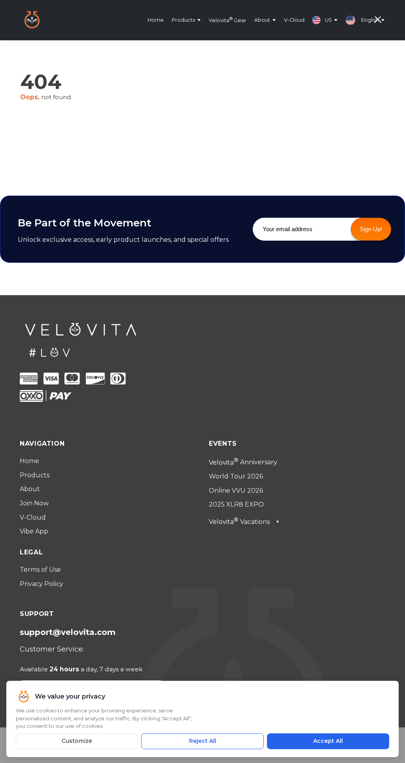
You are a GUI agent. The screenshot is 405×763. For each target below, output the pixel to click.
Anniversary (243, 462)
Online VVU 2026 (236, 490)
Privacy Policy (41, 584)
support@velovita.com (67, 632)
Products (183, 20)
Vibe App (34, 531)
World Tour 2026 (236, 476)
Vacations (244, 522)
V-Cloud (294, 20)
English (370, 20)
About (262, 20)
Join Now (34, 503)
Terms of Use (40, 569)
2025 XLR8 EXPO (236, 504)
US (328, 20)
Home (156, 20)
